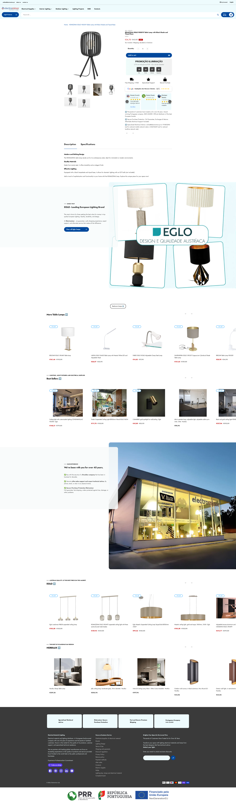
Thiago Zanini (150, 95)
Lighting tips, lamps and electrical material (109, 773)
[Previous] (127, 133)
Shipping (136, 43)
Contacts (98, 765)
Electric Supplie (100, 768)
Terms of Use (99, 746)
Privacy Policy (100, 754)
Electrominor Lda (55, 782)
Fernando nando (166, 95)
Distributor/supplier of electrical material (108, 738)
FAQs (97, 770)
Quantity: (131, 48)
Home (66, 25)
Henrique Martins (133, 96)
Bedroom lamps (118, 306)
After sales (99, 762)
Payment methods (101, 760)
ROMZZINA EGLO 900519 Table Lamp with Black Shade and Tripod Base (92, 25)
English (231, 2)
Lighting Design (100, 744)
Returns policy (100, 757)
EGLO (126, 36)
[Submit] (173, 758)
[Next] (133, 133)
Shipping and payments (103, 749)
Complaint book (101, 776)
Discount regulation (102, 752)
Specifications (88, 144)
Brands (98, 741)
